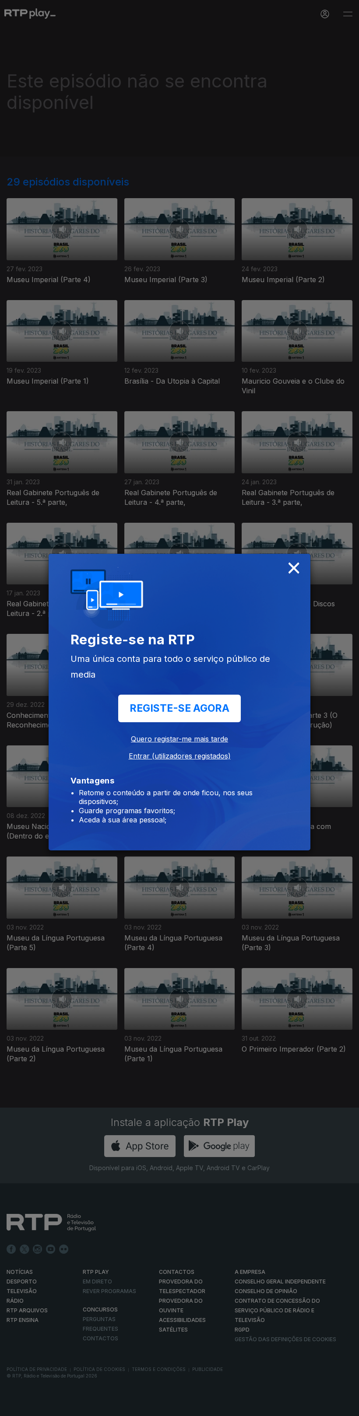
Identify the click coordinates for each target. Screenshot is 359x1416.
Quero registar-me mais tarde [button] (179, 738)
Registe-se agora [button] (179, 708)
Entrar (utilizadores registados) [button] (180, 756)
